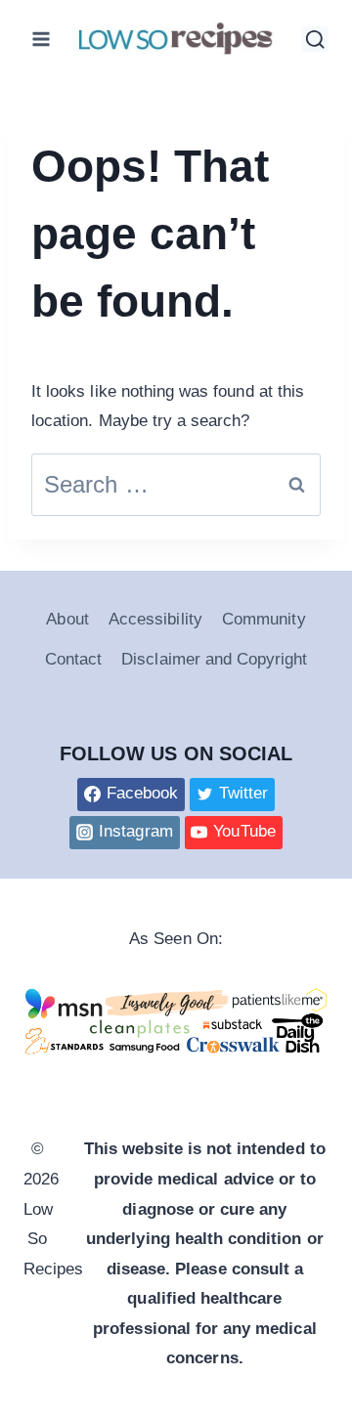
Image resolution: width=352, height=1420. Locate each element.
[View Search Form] (315, 38)
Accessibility (155, 619)
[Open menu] (41, 38)
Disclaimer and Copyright (214, 659)
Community (263, 619)
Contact (73, 659)
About (67, 619)
